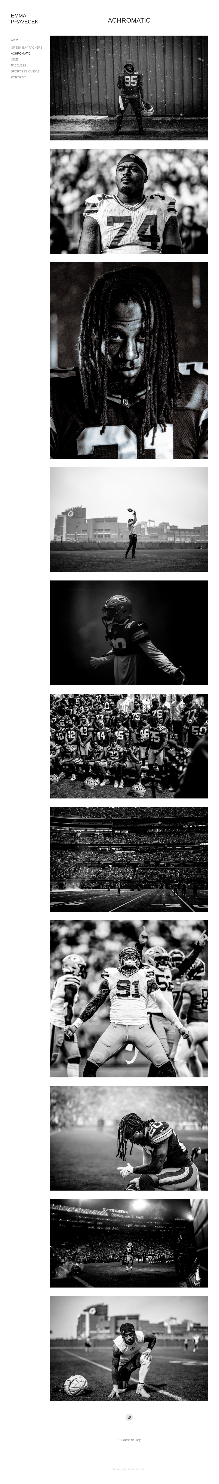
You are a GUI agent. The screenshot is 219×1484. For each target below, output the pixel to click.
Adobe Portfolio (136, 1469)
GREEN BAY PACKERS (26, 47)
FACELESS (18, 65)
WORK (14, 39)
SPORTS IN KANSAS (25, 71)
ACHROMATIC (21, 53)
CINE (14, 59)
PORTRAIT (18, 77)
